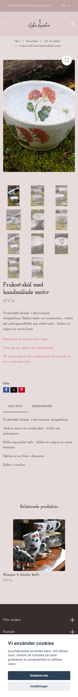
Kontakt (9, 631)
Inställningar (39, 686)
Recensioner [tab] (42, 406)
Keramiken (32, 41)
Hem (17, 41)
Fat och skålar (52, 41)
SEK (64, 5)
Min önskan (12, 619)
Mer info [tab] (15, 406)
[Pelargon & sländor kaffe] (39, 545)
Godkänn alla (39, 675)
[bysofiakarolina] (39, 24)
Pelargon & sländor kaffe (21, 574)
